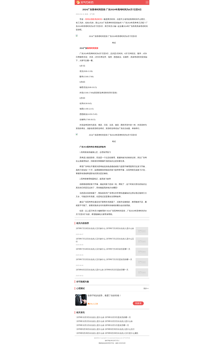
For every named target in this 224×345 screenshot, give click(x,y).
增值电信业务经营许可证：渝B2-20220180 (112, 343)
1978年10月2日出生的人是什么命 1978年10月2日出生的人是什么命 (104, 321)
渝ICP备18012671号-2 (112, 340)
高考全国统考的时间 (93, 19)
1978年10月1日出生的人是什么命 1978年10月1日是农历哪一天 (102, 325)
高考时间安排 (92, 48)
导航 (147, 2)
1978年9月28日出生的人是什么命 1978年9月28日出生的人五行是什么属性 (107, 333)
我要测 (138, 303)
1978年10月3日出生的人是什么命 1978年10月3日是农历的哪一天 (103, 317)
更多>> (146, 288)
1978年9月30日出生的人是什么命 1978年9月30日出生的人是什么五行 (105, 329)
